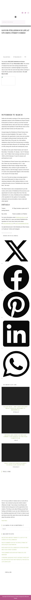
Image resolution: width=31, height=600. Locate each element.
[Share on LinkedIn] (16, 348)
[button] (15, 17)
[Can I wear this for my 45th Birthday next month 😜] (5, 584)
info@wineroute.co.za (21, 217)
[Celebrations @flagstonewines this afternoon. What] (15, 578)
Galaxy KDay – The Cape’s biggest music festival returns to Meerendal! (15, 408)
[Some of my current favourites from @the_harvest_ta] (15, 590)
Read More (4, 520)
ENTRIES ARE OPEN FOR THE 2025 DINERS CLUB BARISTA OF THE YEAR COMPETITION (15, 436)
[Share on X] (16, 263)
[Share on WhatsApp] (16, 378)
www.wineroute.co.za (8, 223)
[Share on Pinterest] (16, 317)
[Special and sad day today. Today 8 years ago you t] (5, 578)
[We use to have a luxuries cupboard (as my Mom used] (26, 584)
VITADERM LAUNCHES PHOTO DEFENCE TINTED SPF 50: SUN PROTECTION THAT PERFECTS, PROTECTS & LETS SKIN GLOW (15, 559)
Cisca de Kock (6, 57)
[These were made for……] (5, 590)
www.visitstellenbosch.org (21, 223)
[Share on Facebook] (16, 290)
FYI (25, 57)
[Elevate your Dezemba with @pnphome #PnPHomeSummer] (15, 584)
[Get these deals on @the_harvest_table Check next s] (26, 578)
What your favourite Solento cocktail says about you (15, 464)
